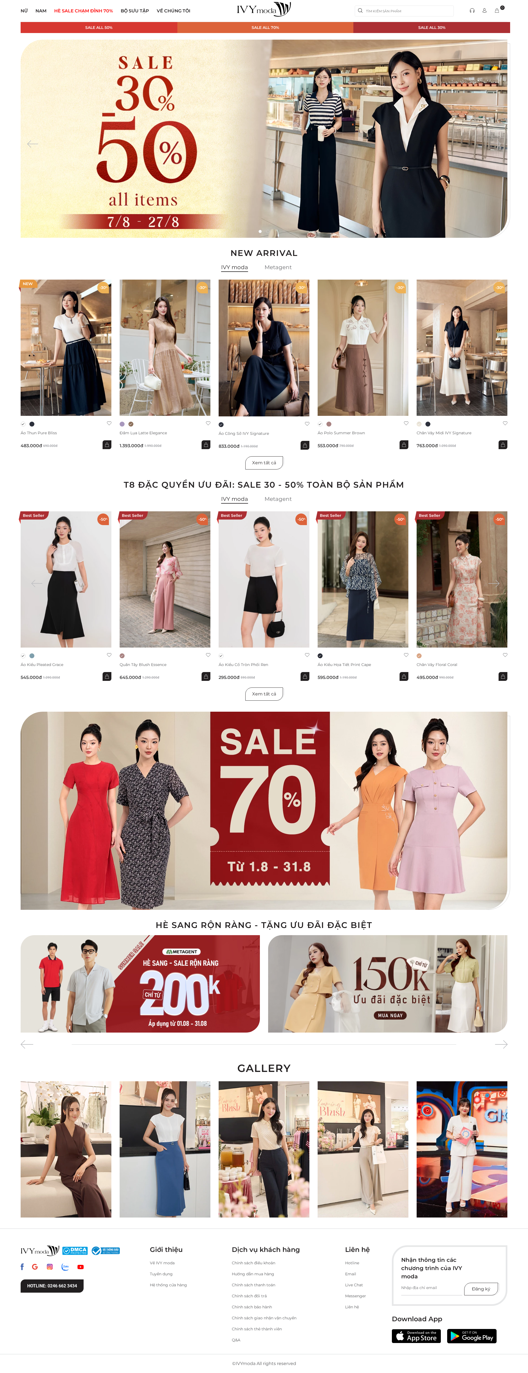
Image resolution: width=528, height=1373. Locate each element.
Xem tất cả (264, 462)
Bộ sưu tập (135, 10)
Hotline (352, 1262)
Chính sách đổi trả (249, 1295)
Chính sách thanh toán (253, 1284)
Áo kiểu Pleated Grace (42, 664)
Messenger (355, 1295)
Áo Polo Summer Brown (341, 433)
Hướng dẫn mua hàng (253, 1273)
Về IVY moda (162, 1262)
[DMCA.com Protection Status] (75, 1251)
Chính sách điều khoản (253, 1262)
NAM (40, 10)
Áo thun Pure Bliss (39, 433)
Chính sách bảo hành (252, 1306)
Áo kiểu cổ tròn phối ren (243, 664)
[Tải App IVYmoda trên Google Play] (472, 1336)
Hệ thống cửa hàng (168, 1284)
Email (350, 1273)
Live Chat (354, 1284)
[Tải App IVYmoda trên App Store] (416, 1336)
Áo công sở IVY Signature (244, 433)
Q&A (236, 1339)
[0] (497, 10)
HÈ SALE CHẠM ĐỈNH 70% (83, 10)
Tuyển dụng (161, 1273)
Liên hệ (352, 1306)
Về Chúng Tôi (173, 10)
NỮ (24, 10)
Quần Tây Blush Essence (143, 664)
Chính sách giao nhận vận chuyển (264, 1317)
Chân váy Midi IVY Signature (444, 433)
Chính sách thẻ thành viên (257, 1328)
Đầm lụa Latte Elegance (143, 433)
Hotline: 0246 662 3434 (52, 1286)
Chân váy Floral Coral (437, 664)
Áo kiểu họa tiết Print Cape (344, 664)
